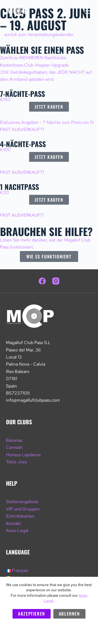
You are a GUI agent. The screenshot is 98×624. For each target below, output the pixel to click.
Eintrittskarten (20, 516)
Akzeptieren (31, 613)
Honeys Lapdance (23, 455)
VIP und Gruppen (23, 509)
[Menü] (88, 10)
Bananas (14, 440)
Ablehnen (69, 613)
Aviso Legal (17, 530)
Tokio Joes (16, 462)
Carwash (14, 447)
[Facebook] (42, 281)
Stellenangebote (22, 501)
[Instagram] (55, 281)
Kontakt (13, 523)
